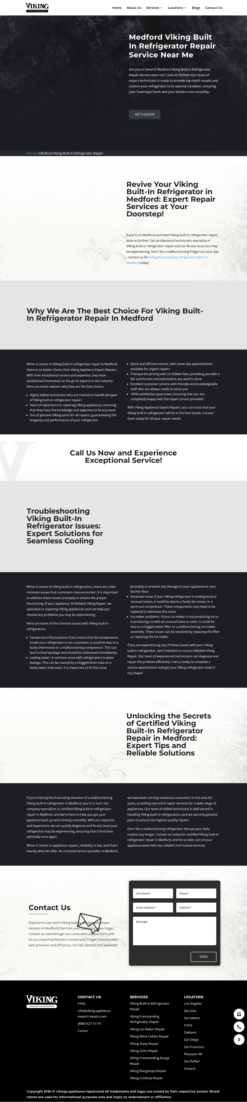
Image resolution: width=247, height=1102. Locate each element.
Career (83, 1030)
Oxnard (189, 1068)
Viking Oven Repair (144, 1050)
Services (152, 8)
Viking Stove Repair (144, 1043)
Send (204, 957)
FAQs (82, 1003)
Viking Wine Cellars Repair (149, 1036)
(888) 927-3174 (89, 1023)
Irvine (188, 1025)
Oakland (190, 1032)
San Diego (191, 1039)
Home (117, 8)
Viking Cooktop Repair (146, 1078)
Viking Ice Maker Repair (147, 1029)
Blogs (196, 8)
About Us (134, 8)
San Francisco (194, 1047)
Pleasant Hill (193, 1054)
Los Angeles (193, 1003)
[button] (239, 1039)
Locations (175, 8)
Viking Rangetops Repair (148, 1071)
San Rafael (192, 1061)
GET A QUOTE (145, 114)
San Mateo (192, 1018)
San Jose (190, 1010)
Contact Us (213, 8)
